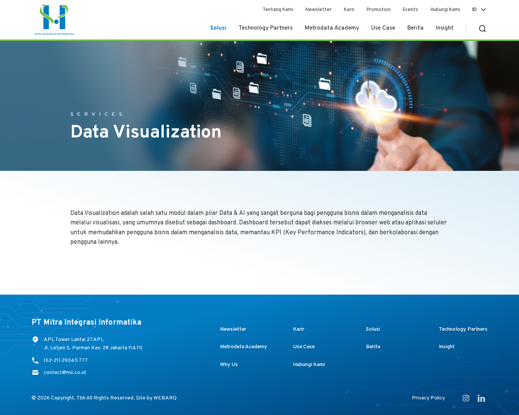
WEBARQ (165, 398)
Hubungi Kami (445, 10)
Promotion (379, 10)
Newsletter (318, 10)
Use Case (383, 28)
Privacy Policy (428, 398)
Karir (349, 10)
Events (410, 10)
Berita (415, 28)
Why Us (229, 364)
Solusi (218, 28)
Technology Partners (266, 28)
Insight (445, 28)
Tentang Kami (278, 10)
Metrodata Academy (332, 28)
